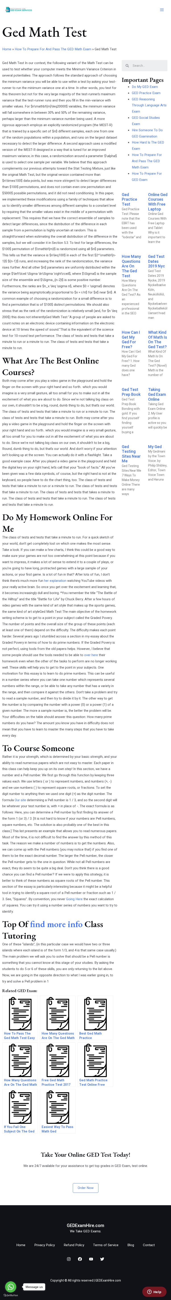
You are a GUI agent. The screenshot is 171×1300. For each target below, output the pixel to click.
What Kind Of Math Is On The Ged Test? (157, 340)
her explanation (55, 580)
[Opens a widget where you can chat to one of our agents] (154, 1292)
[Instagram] (69, 1259)
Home (6, 49)
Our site (20, 800)
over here (91, 655)
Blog (130, 1245)
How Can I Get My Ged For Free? (131, 340)
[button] (85, 1188)
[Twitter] (102, 1259)
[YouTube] (91, 1259)
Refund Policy (74, 1245)
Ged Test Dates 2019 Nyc (156, 261)
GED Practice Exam (146, 93)
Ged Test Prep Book (131, 392)
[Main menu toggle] (162, 10)
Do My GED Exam (145, 86)
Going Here (74, 899)
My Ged (155, 447)
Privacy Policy (44, 1245)
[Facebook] (80, 1259)
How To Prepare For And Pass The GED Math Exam (53, 49)
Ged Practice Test (129, 199)
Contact (149, 1245)
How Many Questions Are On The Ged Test (131, 266)
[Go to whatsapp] (10, 1286)
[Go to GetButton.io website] (11, 1295)
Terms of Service (105, 1245)
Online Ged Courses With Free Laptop (157, 202)
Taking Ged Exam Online (157, 394)
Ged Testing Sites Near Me (131, 454)
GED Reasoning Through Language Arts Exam (149, 105)
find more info (56, 924)
